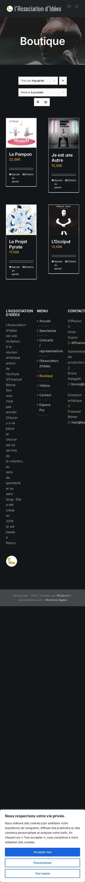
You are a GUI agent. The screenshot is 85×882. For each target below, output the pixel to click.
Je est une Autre (62, 157)
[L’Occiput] (64, 220)
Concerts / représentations (42, 345)
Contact (42, 395)
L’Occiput (61, 241)
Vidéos (42, 385)
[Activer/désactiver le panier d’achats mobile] (69, 6)
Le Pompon (20, 154)
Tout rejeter (42, 873)
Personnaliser (43, 862)
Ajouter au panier (16, 178)
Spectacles (42, 331)
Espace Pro (42, 407)
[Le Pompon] (21, 133)
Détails (29, 174)
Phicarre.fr (63, 595)
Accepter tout (43, 852)
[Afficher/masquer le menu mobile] (77, 6)
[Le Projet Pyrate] (21, 220)
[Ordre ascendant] (63, 81)
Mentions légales (56, 599)
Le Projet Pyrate (18, 244)
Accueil (42, 321)
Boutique (42, 376)
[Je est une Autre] (64, 133)
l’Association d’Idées (42, 363)
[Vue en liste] (46, 102)
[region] (42, 846)
